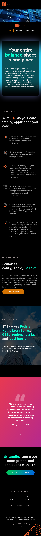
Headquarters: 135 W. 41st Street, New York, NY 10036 (21, 519)
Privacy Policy (10, 517)
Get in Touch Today (20, 472)
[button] (37, 4)
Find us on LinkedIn (28, 517)
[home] (8, 4)
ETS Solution (13, 292)
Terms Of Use (18, 517)
